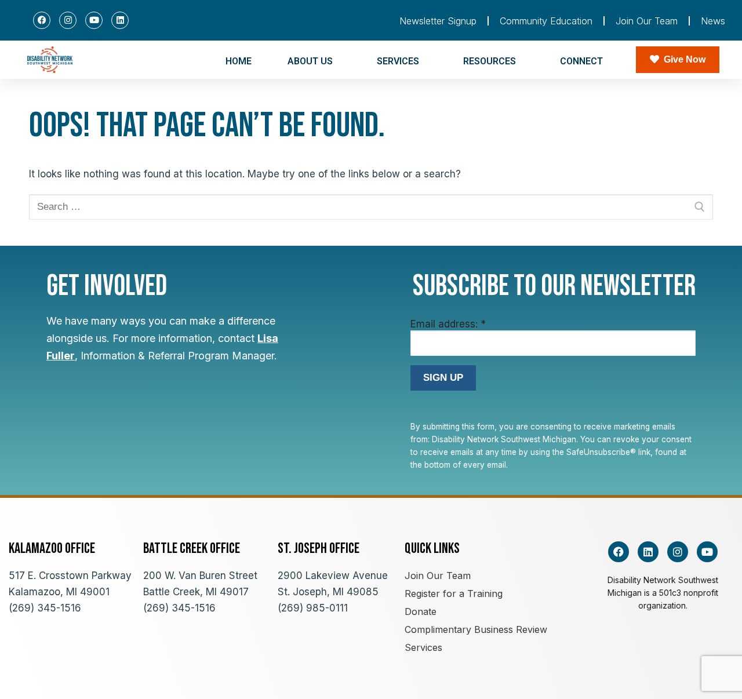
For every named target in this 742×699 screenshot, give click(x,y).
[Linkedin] (120, 20)
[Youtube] (94, 20)
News (713, 21)
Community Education (546, 21)
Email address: (448, 324)
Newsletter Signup (438, 21)
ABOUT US (310, 61)
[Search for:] (371, 207)
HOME (238, 61)
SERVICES (398, 61)
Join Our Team (647, 21)
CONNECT (581, 61)
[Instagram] (68, 20)
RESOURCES (489, 61)
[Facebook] (41, 20)
